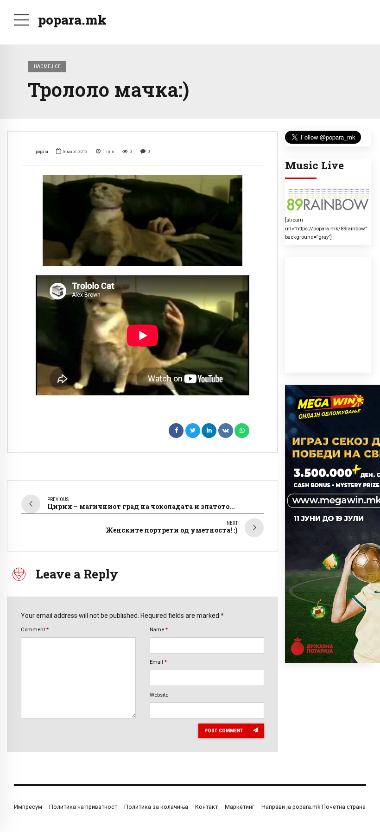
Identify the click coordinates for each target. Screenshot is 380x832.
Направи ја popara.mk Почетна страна (313, 806)
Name (159, 629)
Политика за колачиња (156, 806)
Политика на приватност (83, 806)
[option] (142, 220)
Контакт (206, 806)
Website (159, 695)
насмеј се (47, 66)
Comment (35, 629)
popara (42, 151)
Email (158, 662)
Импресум (28, 806)
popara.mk (72, 19)
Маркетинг (239, 806)
